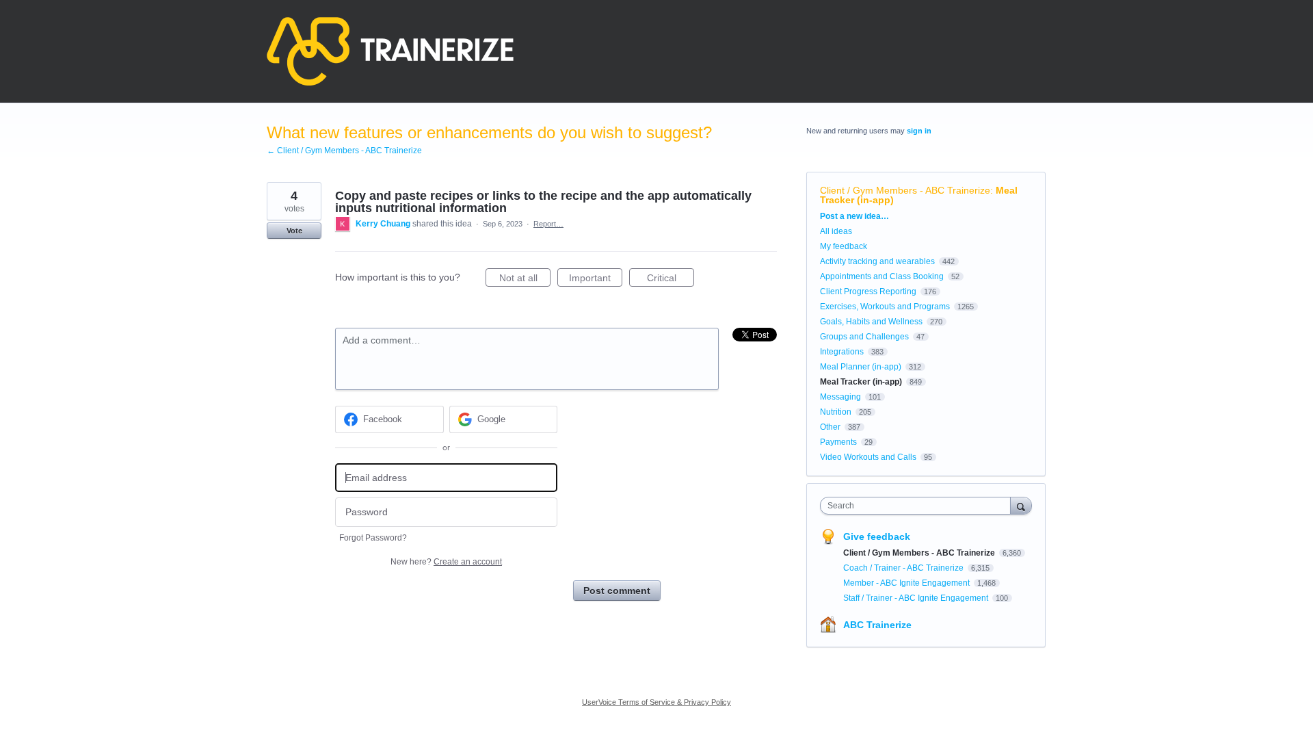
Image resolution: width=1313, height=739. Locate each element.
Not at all (525, 279)
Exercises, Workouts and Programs (885, 306)
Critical (670, 279)
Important (595, 279)
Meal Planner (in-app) (860, 367)
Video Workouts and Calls (868, 457)
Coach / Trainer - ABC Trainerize (904, 568)
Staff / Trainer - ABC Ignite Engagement (916, 598)
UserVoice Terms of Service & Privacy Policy (656, 702)
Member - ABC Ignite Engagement (907, 583)
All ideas (836, 231)
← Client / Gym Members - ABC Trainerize (344, 150)
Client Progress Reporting (868, 291)
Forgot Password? (373, 538)
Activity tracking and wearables (877, 261)
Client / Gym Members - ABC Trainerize (905, 190)
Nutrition (835, 412)
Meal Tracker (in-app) (861, 382)
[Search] (1021, 505)
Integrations (842, 351)
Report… (548, 224)
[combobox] (919, 505)
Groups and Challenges (864, 336)
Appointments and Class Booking (882, 276)
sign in (919, 131)
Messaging (840, 397)
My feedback (843, 246)
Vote (294, 230)
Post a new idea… (854, 216)
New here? (446, 562)
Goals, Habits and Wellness (871, 321)
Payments (838, 442)
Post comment (616, 590)
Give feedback (876, 536)
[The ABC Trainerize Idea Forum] (390, 51)
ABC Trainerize (877, 624)
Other (830, 427)
